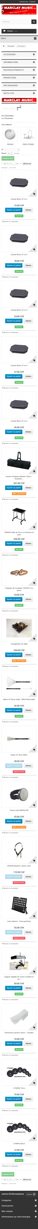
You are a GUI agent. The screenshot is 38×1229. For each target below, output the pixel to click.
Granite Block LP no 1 (19, 199)
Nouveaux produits (14, 70)
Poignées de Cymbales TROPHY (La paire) (19, 589)
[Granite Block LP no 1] (19, 183)
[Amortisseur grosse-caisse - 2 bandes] (19, 1016)
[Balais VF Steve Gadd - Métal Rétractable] (19, 683)
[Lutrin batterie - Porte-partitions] (19, 905)
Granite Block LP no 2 (19, 255)
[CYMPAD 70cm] (19, 1072)
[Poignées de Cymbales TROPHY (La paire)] (19, 572)
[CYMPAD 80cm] (19, 1127)
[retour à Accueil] (4, 46)
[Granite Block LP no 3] (19, 294)
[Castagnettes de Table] (19, 628)
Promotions (10, 77)
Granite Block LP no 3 (19, 310)
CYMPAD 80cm (19, 1144)
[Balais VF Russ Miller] (19, 739)
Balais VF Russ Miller (19, 755)
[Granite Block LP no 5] (19, 405)
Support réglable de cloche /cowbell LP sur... (19, 978)
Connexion (32, 1)
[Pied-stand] (28, 134)
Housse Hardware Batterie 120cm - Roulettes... (19, 478)
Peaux (10, 144)
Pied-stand (28, 144)
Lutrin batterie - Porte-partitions (19, 921)
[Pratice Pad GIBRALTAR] (19, 794)
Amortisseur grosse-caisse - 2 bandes (19, 1033)
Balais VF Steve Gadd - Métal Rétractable (19, 699)
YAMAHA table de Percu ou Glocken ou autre (19, 533)
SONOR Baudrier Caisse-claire (19, 866)
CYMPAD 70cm (19, 1088)
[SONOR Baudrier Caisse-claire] (19, 850)
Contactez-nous (24, 1)
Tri (2, 149)
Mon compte (7, 1211)
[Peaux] (10, 134)
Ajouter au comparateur (11, 221)
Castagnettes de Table (19, 644)
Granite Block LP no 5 (19, 421)
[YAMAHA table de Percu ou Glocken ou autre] (19, 516)
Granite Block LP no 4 (19, 365)
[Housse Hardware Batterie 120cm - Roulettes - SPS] (19, 460)
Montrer (4, 153)
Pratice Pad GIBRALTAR (19, 810)
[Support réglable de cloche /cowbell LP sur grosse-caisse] (19, 961)
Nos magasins (11, 85)
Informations (11, 62)
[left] (19, 100)
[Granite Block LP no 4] (19, 349)
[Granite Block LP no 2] (19, 238)
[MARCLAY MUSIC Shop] (19, 10)
